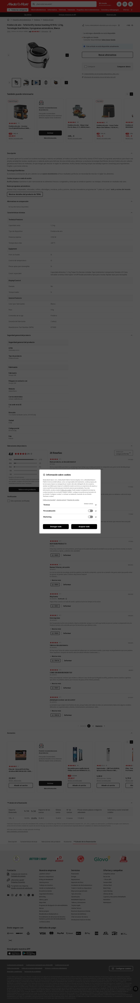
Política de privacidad (49, 500)
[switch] (90, 511)
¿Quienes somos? (61, 500)
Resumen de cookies (73, 500)
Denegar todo (55, 526)
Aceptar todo (84, 526)
